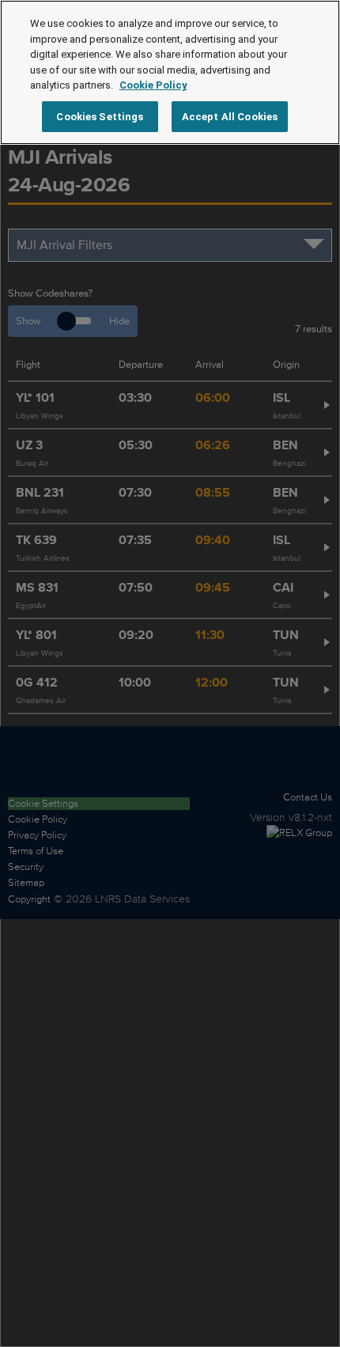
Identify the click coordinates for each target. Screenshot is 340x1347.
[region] (170, 72)
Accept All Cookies (230, 117)
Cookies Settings (99, 117)
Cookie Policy (153, 85)
